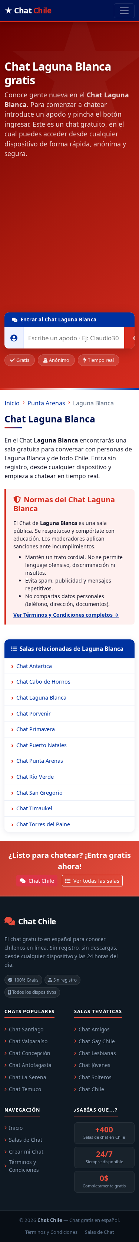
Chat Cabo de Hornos (43, 681)
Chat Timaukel (34, 808)
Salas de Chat (25, 1139)
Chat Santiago (26, 1029)
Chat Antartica (34, 665)
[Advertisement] (69, 237)
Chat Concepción (29, 1053)
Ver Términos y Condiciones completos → (66, 614)
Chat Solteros (95, 1077)
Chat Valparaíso (28, 1041)
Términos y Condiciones (24, 1165)
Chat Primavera (35, 729)
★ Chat (27, 10)
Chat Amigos (94, 1029)
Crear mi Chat (26, 1151)
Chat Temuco (25, 1089)
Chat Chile (40, 880)
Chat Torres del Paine (43, 824)
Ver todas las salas (95, 880)
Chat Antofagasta (30, 1064)
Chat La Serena (27, 1077)
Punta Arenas (46, 403)
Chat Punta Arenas (39, 760)
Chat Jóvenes (94, 1064)
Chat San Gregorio (39, 792)
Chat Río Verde (35, 776)
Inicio (12, 403)
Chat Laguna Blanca (41, 697)
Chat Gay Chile (97, 1041)
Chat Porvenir (33, 713)
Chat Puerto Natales (41, 745)
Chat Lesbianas (97, 1053)
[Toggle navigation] (124, 10)
